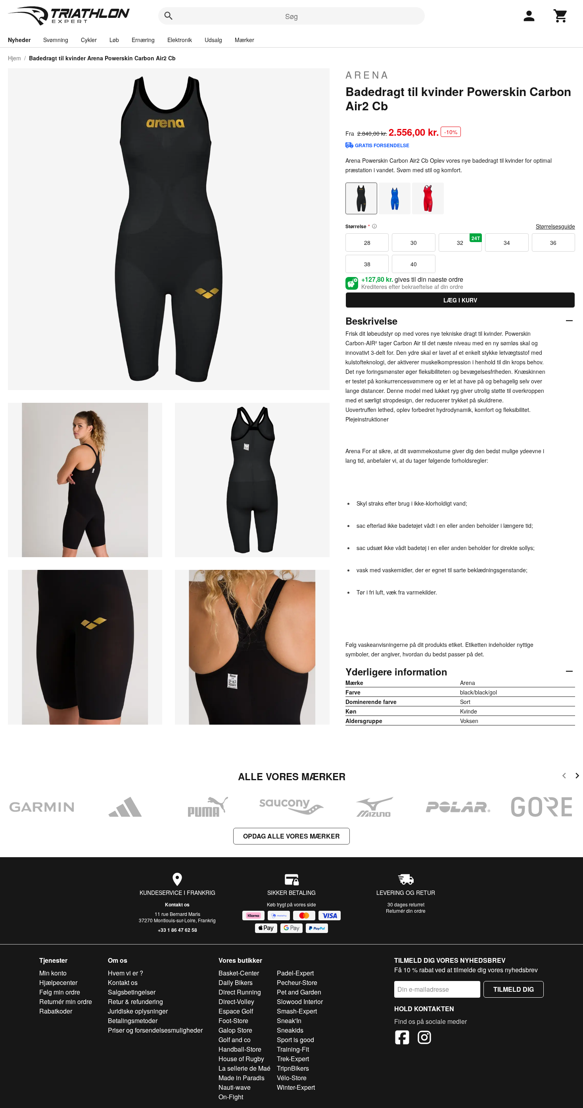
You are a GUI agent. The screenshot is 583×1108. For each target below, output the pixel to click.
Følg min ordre (59, 991)
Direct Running (240, 991)
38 (367, 264)
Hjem (14, 58)
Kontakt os (177, 904)
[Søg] (168, 16)
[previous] (564, 777)
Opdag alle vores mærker (291, 836)
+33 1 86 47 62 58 (177, 929)
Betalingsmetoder (132, 1020)
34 (507, 242)
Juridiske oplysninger (138, 1011)
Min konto (53, 972)
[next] (577, 777)
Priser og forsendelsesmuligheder (155, 1030)
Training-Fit (293, 1049)
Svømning (55, 40)
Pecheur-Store (297, 982)
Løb (114, 40)
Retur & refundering (135, 1001)
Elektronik (179, 40)
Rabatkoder (55, 1011)
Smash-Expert (297, 1011)
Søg (291, 16)
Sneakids (290, 1030)
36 (553, 242)
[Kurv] (561, 16)
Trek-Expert (293, 1058)
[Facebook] (402, 1038)
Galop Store (235, 1030)
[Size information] (374, 226)
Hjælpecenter (58, 982)
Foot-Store (233, 1020)
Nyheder (19, 40)
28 (367, 242)
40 (413, 264)
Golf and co (235, 1039)
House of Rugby (241, 1058)
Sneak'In (289, 1020)
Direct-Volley (236, 1001)
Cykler (89, 40)
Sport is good (295, 1039)
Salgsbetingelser (131, 991)
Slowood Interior (300, 1001)
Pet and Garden (299, 991)
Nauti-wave (235, 1087)
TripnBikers (293, 1068)
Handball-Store (240, 1049)
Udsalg (213, 40)
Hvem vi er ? (125, 972)
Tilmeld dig (513, 989)
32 (468, 240)
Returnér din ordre (406, 910)
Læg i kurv (460, 300)
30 (413, 242)
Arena (367, 74)
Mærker (244, 40)
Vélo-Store (292, 1077)
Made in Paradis (242, 1077)
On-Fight (231, 1096)
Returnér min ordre (65, 1001)
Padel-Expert (295, 972)
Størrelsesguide (555, 226)
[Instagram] (424, 1038)
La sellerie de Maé (244, 1068)
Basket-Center (239, 972)
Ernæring (143, 40)
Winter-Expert (296, 1087)
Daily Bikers (236, 982)
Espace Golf (236, 1011)
